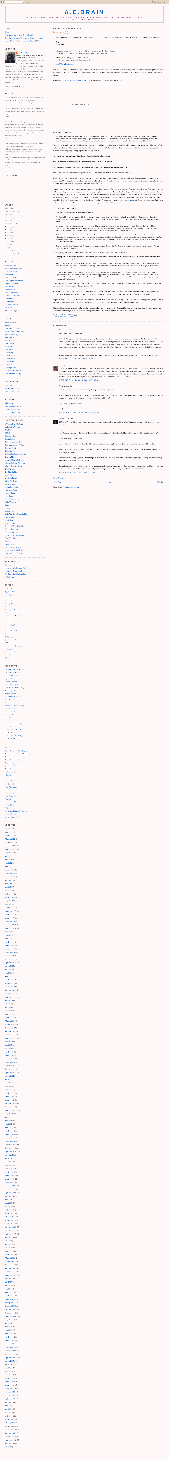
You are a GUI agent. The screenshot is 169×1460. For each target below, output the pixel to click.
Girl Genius (9, 622)
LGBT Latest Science (12, 739)
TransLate (8, 799)
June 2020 (8, 887)
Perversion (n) (60, 32)
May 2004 (8, 1412)
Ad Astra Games (10, 322)
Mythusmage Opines (12, 499)
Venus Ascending (11, 652)
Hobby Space (9, 337)
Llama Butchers (10, 484)
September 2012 (10, 1072)
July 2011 (8, 1117)
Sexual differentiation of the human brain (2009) (22, 41)
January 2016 (9, 949)
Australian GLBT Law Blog (14, 687)
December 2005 (10, 1347)
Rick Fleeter (9, 349)
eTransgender (9, 715)
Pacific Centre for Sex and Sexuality (17, 754)
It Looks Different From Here (15, 463)
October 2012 (9, 1069)
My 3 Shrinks (9, 496)
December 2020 (10, 873)
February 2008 (10, 1258)
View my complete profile (16, 86)
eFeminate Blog (10, 708)
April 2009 (8, 1210)
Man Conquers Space (12, 388)
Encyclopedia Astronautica (14, 331)
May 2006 (8, 1330)
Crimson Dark (10, 601)
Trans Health (9, 790)
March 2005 (9, 1378)
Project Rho (9, 346)
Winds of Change (11, 310)
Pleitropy (8, 508)
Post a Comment (59, 478)
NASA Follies (9, 343)
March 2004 (9, 1419)
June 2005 (8, 1368)
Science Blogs (10, 517)
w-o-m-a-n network (11, 817)
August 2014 (9, 1000)
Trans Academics (11, 787)
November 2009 (10, 1186)
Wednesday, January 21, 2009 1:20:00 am (79, 380)
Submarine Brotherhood (13, 571)
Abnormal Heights (11, 675)
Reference (8, 235)
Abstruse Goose (10, 589)
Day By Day (9, 603)
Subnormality (9, 649)
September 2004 (10, 1399)
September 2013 (10, 1038)
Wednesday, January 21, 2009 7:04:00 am (79, 412)
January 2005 (9, 1385)
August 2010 (9, 1155)
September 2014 (10, 997)
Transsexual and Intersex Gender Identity (19, 35)
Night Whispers (10, 502)
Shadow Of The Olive (12, 295)
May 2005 (8, 1371)
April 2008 (8, 1251)
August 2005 (9, 1361)
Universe (8, 541)
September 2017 (10, 911)
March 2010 (9, 1172)
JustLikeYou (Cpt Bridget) (14, 736)
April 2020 (8, 894)
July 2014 (8, 1004)
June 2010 (8, 1162)
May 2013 (8, 1048)
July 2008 (8, 1241)
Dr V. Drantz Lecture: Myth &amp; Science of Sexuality (24, 38)
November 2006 (10, 1309)
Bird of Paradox (10, 693)
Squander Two (10, 523)
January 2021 (9, 870)
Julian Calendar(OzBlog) (13, 466)
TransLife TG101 (11, 802)
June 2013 (8, 1045)
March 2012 (9, 1093)
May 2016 (8, 935)
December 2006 (10, 1306)
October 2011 (9, 1107)
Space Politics (10, 355)
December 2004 (10, 1388)
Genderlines (9, 717)
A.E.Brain (84, 12)
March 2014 (9, 1017)
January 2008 (9, 1261)
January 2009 (9, 1220)
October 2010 (9, 1148)
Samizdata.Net (10, 289)
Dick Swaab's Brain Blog (13, 442)
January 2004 (9, 1426)
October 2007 (9, 1271)
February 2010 (10, 1175)
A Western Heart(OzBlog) (14, 424)
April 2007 (8, 1292)
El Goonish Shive (11, 613)
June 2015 (8, 969)
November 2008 (10, 1227)
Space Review (10, 358)
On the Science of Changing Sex (16, 751)
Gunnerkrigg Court (11, 625)
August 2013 (9, 1041)
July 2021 (8, 856)
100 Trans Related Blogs (13, 672)
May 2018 (8, 904)
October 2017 (9, 907)
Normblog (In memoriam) (14, 280)
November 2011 (10, 1103)
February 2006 (10, 1340)
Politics (7, 232)
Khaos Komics (10, 628)
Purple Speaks (10, 763)
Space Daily (9, 352)
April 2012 (8, 1089)
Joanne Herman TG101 (13, 729)
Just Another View (11, 733)
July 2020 (8, 883)
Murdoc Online (10, 493)
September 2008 (10, 1234)
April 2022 (8, 832)
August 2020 (9, 880)
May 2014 (8, 1010)
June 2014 (8, 1007)
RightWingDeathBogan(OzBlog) (16, 514)
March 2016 (9, 942)
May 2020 (8, 890)
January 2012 (9, 1100)
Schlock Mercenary (11, 643)
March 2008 (9, 1254)
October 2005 (9, 1354)
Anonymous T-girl (11, 684)
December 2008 (10, 1223)
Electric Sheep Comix (12, 615)
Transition (8, 251)
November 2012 (10, 1065)
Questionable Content (12, 640)
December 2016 (10, 921)
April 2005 (8, 1374)
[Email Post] (75, 314)
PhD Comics (9, 637)
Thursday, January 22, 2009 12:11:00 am (79, 472)
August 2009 (9, 1196)
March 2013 (9, 1052)
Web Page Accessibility (13, 409)
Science (7, 242)
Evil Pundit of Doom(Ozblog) (15, 454)
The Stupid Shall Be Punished (15, 574)
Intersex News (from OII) (13, 724)
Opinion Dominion (11, 283)
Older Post (160, 482)
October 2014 (9, 993)
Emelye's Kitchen (11, 712)
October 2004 (9, 1395)
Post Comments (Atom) (71, 487)
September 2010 (10, 1151)
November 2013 (10, 1031)
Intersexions (9, 727)
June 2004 (8, 1409)
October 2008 (9, 1230)
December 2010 (10, 1141)
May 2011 (8, 1124)
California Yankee (11, 271)
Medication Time (11, 490)
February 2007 (10, 1299)
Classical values (10, 436)
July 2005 (8, 1364)
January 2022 (9, 842)
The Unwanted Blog (12, 532)
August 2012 (9, 1076)
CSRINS (8, 433)
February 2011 (10, 1134)
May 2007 (8, 1289)
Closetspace (9, 598)
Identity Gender (10, 720)
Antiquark (8, 325)
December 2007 (10, 1265)
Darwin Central (10, 439)
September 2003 (10, 1440)
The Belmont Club (11, 304)
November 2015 (10, 955)
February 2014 (10, 1021)
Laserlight (62, 365)
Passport (8, 226)
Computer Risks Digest (13, 406)
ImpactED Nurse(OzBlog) (14, 460)
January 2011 (9, 1138)
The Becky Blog (10, 784)
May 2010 (8, 1165)
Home (109, 482)
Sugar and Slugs (10, 781)
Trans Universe (10, 793)
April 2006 (8, 1333)
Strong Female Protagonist (14, 646)
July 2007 (8, 1282)
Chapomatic (9, 565)
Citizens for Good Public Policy (78, 80)
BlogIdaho (8, 430)
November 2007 (10, 1268)
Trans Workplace (11, 796)
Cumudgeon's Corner (12, 328)
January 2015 (9, 983)
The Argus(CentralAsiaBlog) (15, 526)
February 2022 (10, 839)
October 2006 (9, 1313)
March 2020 (9, 897)
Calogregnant (9, 594)
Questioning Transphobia (14, 766)
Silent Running (10, 301)
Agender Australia (11, 678)
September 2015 (10, 962)
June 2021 (8, 859)
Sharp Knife (9, 298)
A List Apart (9, 403)
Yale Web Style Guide (12, 412)
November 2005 (10, 1350)
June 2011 (8, 1120)
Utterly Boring (10, 544)
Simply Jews (9, 520)
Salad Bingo (9, 775)
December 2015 (10, 952)
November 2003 (10, 1433)
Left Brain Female (11, 478)
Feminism (8, 217)
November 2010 (10, 1144)
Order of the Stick (11, 631)
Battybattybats (64, 418)
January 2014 (9, 1024)
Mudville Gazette (11, 277)
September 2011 (10, 1110)
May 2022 (8, 828)
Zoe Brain (23, 52)
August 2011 (9, 1113)
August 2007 (9, 1278)
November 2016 (10, 925)
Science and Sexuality (12, 778)
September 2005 (10, 1357)
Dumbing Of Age (11, 610)
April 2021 (8, 866)
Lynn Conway (10, 742)
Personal (8, 230)
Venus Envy (9, 655)
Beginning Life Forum (13, 691)
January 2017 (9, 918)
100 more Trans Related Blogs (15, 669)
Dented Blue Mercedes (13, 696)
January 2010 (9, 1179)
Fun (6, 220)
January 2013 (9, 1059)
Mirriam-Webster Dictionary (63, 64)
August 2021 (9, 852)
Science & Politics (11, 292)
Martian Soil (9, 340)
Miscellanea (9, 223)
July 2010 (8, 1158)
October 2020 (9, 876)
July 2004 (8, 1405)
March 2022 (9, 835)
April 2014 (8, 1014)
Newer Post (57, 482)
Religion (8, 238)
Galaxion (8, 619)
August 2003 (9, 1443)
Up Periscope (9, 577)
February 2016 (10, 945)
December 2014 (10, 986)
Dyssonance (9, 703)
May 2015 (8, 973)
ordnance (129, 200)
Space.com (8, 364)
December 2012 (10, 1062)
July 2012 (8, 1079)
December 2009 (10, 1182)
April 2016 (8, 938)
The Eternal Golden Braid (14, 370)
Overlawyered (10, 286)
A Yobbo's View (10, 265)
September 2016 (10, 928)
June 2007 (8, 1285)
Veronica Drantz (10, 814)
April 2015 (8, 976)
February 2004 (10, 1423)
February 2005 (10, 1381)
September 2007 (10, 1275)
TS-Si (7, 808)
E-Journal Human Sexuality (14, 705)
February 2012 (10, 1096)
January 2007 (9, 1302)
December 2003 (10, 1429)
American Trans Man (12, 681)
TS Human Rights (67, 317)
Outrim (7, 634)
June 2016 (8, 931)
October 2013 (9, 1034)
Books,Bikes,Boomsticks (14, 268)
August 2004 (9, 1402)
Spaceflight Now (10, 367)
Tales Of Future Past (12, 391)
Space (7, 247)
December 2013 (10, 1028)
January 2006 (9, 1344)
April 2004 (8, 1416)
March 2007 (9, 1295)
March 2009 (9, 1213)
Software (8, 244)
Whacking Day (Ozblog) (13, 547)
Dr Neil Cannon (10, 699)
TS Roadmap (9, 805)
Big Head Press (10, 591)
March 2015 (9, 980)
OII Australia (9, 748)
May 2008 (8, 1247)
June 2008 (8, 1244)
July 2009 (8, 1199)
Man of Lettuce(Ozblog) (13, 487)
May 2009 (8, 1206)
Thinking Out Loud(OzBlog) (15, 535)
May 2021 (8, 863)
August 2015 (9, 966)
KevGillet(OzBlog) (11, 472)
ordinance (101, 69)
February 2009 (10, 1216)
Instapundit (9, 274)
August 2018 (9, 901)
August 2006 (9, 1320)
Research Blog (10, 511)
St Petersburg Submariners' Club (16, 568)
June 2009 (8, 1203)
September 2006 (10, 1316)
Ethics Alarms (10, 451)
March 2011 (9, 1131)
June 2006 (8, 1326)
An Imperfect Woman (12, 427)
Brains (7, 208)
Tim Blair (8, 307)
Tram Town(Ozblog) (12, 538)
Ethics (7, 214)
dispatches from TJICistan (14, 553)
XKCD (7, 658)
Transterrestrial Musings (13, 373)
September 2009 (10, 1192)
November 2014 (10, 990)
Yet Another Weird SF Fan (14, 550)
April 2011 (8, 1127)
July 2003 (8, 1447)
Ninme (7, 505)
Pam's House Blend (11, 757)
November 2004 (10, 1392)
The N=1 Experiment (12, 529)
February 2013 (10, 1055)
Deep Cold (8, 385)
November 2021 (10, 846)
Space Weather (10, 361)
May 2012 (8, 1086)
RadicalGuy (9, 769)
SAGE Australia (10, 772)
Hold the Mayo (10, 457)
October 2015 (9, 959)
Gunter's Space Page (12, 334)
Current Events (10, 211)
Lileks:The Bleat (11, 481)
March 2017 (9, 914)
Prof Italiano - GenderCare (14, 760)
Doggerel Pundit (10, 448)
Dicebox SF (9, 607)
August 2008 (9, 1237)
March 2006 (9, 1337)
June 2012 (8, 1083)
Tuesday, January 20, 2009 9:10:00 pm (77, 359)
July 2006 (8, 1323)
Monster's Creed (10, 745)
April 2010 (8, 1168)
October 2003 (9, 1436)
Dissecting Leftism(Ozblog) (14, 445)
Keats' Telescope (10, 469)
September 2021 (10, 849)
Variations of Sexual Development (17, 811)
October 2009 (9, 1189)
